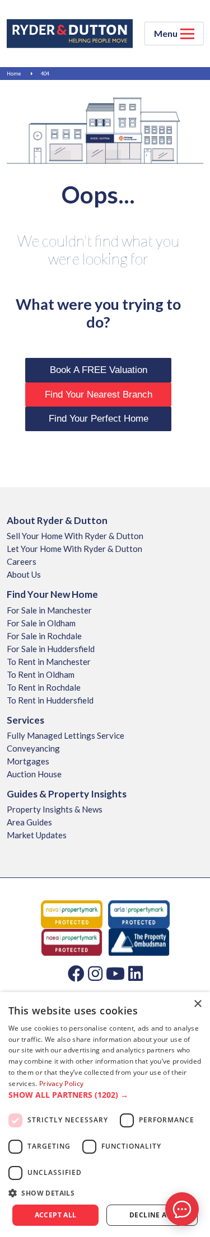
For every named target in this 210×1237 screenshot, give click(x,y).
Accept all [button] (56, 1215)
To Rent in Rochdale (44, 687)
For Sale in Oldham (41, 623)
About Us (24, 574)
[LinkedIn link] (135, 973)
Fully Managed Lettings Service (65, 735)
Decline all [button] (152, 1215)
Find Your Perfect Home (98, 418)
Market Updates (37, 835)
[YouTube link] (115, 973)
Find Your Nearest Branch (98, 394)
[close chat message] (189, 1101)
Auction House (34, 774)
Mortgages (28, 761)
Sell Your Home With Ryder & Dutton (75, 536)
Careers (21, 561)
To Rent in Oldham (40, 674)
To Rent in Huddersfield (50, 700)
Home (14, 73)
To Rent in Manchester (49, 662)
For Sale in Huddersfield (51, 649)
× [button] (197, 1004)
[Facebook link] (76, 973)
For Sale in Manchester (49, 610)
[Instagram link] (95, 973)
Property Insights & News (54, 809)
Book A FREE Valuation (98, 370)
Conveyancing (33, 748)
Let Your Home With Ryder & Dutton (74, 549)
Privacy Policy (61, 1083)
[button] (105, 1095)
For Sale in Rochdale (44, 636)
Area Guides (29, 822)
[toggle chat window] (182, 1209)
